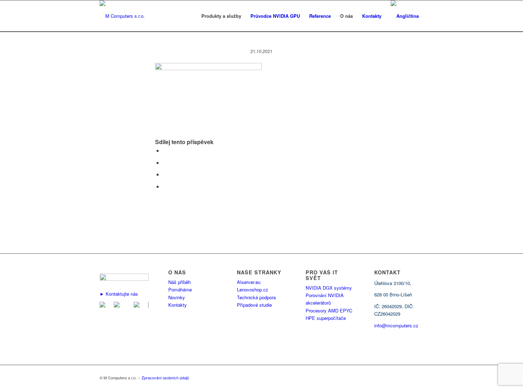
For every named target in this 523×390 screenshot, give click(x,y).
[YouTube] (138, 305)
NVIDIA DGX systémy (329, 287)
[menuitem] (221, 16)
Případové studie (254, 304)
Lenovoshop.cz (252, 289)
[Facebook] (118, 305)
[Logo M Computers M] (122, 16)
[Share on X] (165, 162)
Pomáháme (180, 289)
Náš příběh (179, 282)
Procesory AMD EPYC (329, 310)
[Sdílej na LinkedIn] (165, 174)
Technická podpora (256, 297)
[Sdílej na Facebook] (165, 150)
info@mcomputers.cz (396, 325)
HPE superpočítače (326, 318)
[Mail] (104, 305)
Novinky (176, 297)
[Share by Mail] (165, 186)
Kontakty (177, 304)
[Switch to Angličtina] (404, 16)
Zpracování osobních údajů (165, 377)
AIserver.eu (248, 282)
